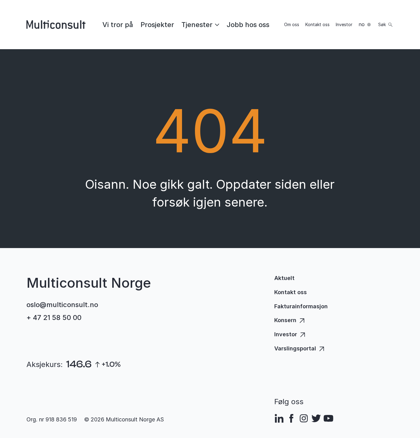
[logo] (55, 24)
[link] (117, 24)
